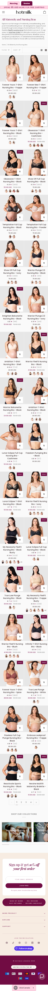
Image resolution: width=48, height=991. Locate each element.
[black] (30, 373)
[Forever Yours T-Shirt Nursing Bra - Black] (12, 114)
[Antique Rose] (41, 373)
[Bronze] (39, 282)
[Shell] (8, 373)
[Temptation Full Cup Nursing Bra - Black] (12, 208)
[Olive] (15, 795)
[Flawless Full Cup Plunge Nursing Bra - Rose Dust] (15, 750)
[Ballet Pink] (14, 561)
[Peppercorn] (39, 191)
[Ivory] (36, 191)
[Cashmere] (10, 467)
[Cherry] (18, 561)
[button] (41, 976)
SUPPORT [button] (6, 926)
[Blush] (38, 373)
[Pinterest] (19, 943)
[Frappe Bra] (36, 747)
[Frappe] (6, 561)
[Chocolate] (10, 561)
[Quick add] (20, 77)
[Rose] (38, 145)
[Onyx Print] (15, 373)
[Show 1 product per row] (41, 50)
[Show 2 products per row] (46, 50)
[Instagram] (26, 943)
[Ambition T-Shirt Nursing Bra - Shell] (12, 345)
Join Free (24, 886)
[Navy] (41, 145)
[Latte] (10, 96)
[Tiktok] (13, 943)
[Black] (14, 96)
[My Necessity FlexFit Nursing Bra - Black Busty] (12, 530)
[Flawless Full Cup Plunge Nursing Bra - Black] (12, 719)
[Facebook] (7, 943)
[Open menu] (5, 12)
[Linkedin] (32, 943)
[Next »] (36, 802)
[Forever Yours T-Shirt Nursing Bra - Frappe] (12, 68)
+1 (21, 562)
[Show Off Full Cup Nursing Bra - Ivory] (12, 253)
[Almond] (30, 145)
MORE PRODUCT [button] (9, 913)
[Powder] (14, 236)
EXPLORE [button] (6, 920)
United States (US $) (22, 967)
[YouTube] (39, 943)
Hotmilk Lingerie (22, 961)
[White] (14, 607)
